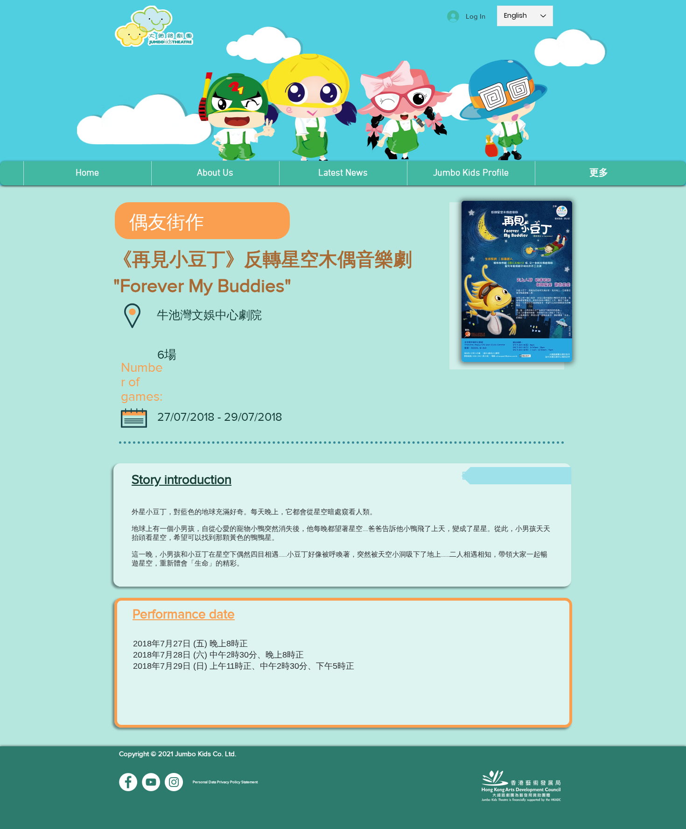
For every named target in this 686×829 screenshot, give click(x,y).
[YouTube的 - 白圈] (151, 782)
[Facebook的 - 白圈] (128, 782)
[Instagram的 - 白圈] (174, 782)
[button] (215, 173)
